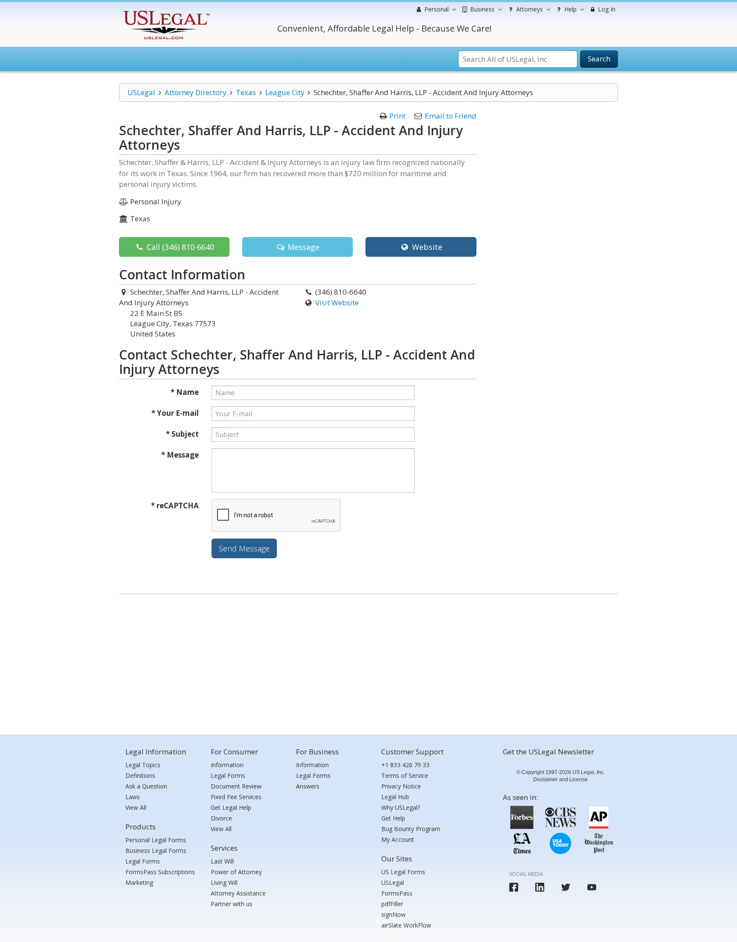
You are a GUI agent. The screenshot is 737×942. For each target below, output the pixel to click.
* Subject (182, 434)
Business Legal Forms (155, 850)
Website (426, 247)
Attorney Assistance (238, 893)
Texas (246, 92)
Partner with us (231, 904)
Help (570, 9)
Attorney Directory (195, 92)
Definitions (140, 775)
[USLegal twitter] (565, 887)
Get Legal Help (231, 807)
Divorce (221, 818)
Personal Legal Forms (155, 840)
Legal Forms (142, 861)
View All (135, 807)
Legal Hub (395, 797)
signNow (393, 914)
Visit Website (337, 302)
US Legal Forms (403, 872)
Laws (132, 797)
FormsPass (396, 893)
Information (227, 765)
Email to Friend (450, 116)
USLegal (141, 92)
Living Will (224, 882)
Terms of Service (404, 775)
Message (302, 247)
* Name (185, 392)
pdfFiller (392, 904)
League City (285, 92)
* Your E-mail (175, 413)
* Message (180, 455)
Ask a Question (146, 786)
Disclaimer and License (560, 780)
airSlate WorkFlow (406, 925)
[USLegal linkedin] (539, 887)
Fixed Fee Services (236, 797)
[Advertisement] (368, 662)
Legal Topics (142, 765)
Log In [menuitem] (605, 9)
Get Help (393, 818)
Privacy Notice (401, 786)
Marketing (139, 882)
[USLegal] (165, 12)
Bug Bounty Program (410, 829)
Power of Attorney (236, 872)
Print (397, 116)
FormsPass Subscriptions (160, 872)
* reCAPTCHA (175, 505)
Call (179, 247)
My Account (397, 839)
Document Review (236, 786)
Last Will (222, 861)
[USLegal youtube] (591, 887)
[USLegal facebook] (513, 887)
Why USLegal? (400, 807)
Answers (307, 786)
